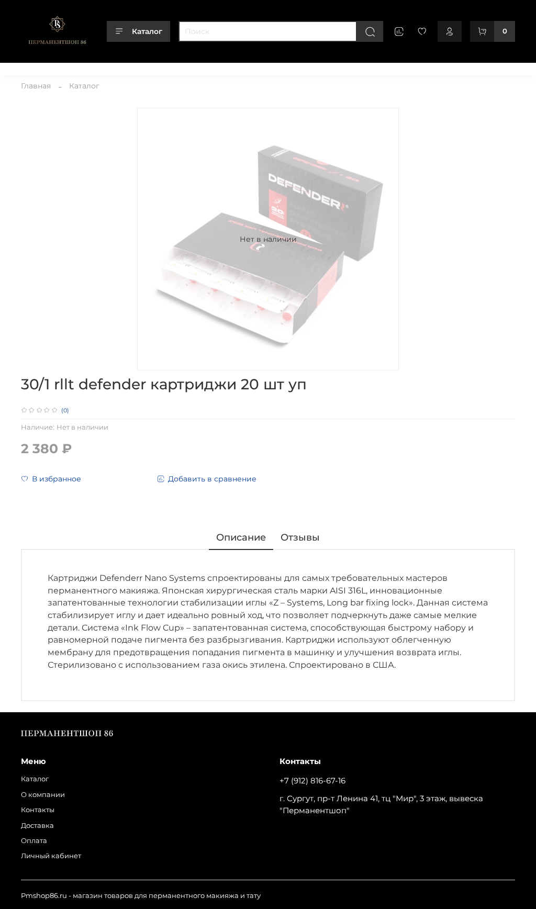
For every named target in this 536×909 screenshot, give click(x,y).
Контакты (128, 67)
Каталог (147, 31)
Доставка (170, 67)
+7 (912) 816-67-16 (312, 780)
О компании (80, 67)
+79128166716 (493, 67)
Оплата (210, 67)
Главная (36, 86)
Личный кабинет (262, 67)
